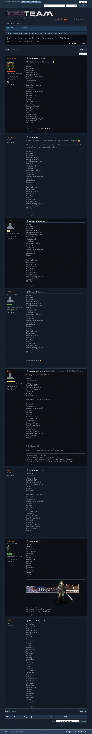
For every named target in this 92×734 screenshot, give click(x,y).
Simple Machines (19, 731)
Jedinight (11, 541)
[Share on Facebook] (28, 131)
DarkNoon (11, 58)
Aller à (53, 721)
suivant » (82, 43)
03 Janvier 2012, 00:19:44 (37, 292)
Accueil (12, 28)
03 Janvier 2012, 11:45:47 (37, 621)
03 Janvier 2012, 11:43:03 (37, 541)
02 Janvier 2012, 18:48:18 (37, 137)
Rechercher (24, 28)
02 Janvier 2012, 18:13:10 (37, 59)
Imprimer (83, 50)
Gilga (9, 371)
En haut (7, 711)
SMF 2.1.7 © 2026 (9, 731)
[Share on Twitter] (32, 131)
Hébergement (45, 128)
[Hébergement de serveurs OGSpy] (8, 82)
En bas (7, 50)
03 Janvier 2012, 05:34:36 (37, 371)
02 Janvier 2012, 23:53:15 (37, 221)
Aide (67, 732)
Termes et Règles (75, 732)
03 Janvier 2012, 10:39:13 (37, 470)
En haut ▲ (84, 732)
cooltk (9, 221)
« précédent (73, 43)
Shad (9, 291)
